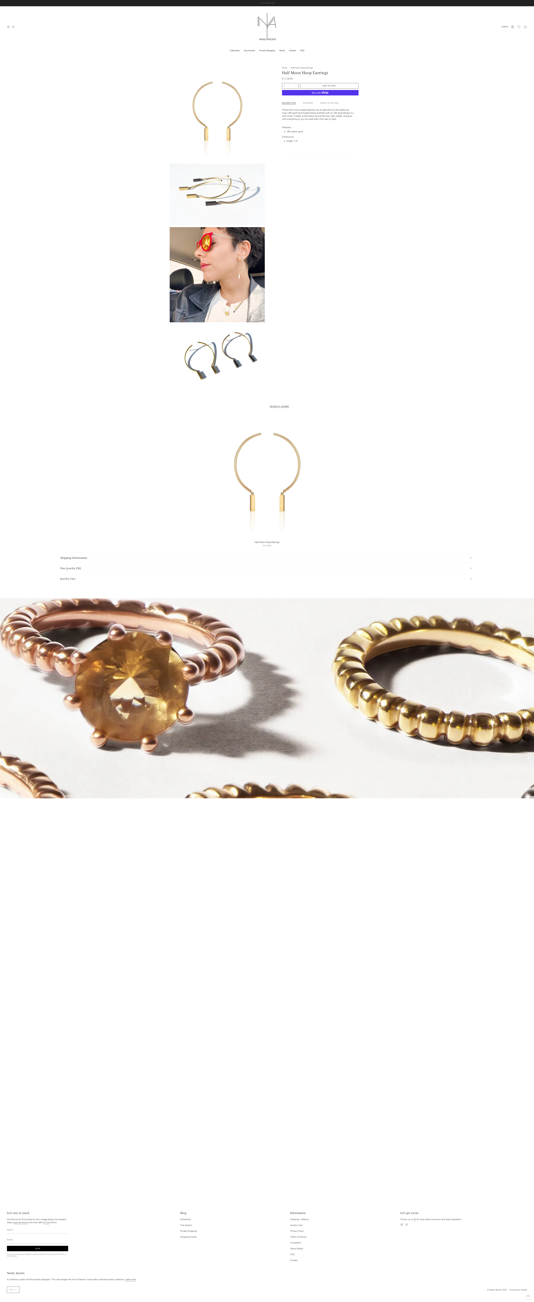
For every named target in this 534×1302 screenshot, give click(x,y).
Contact (294, 1260)
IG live (46, 1222)
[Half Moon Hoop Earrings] (267, 476)
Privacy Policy (51, 1254)
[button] (519, 26)
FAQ (292, 1254)
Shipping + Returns (299, 1219)
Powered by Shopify (518, 1290)
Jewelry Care (68, 578)
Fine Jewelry (186, 1225)
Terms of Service (298, 1236)
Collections (185, 1219)
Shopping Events (188, 1236)
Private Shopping (188, 1231)
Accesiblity (295, 1242)
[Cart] (525, 26)
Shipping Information (73, 557)
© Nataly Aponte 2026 (497, 1290)
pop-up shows (21, 1222)
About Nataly (296, 1248)
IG (415, 1219)
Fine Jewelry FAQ (70, 568)
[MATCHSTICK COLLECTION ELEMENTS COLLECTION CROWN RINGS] (267, 698)
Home (284, 67)
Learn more (130, 1279)
